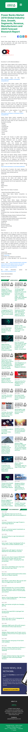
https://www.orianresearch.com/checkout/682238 (13, 166)
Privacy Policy (13, 728)
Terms (6, 728)
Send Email (6, 255)
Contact (14, 730)
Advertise (20, 728)
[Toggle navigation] (21, 4)
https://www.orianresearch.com (8, 271)
